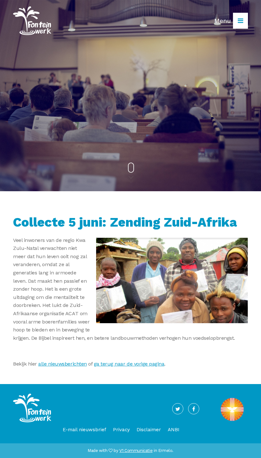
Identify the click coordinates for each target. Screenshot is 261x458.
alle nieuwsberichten (62, 364)
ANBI (174, 430)
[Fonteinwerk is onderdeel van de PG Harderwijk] (232, 421)
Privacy (121, 430)
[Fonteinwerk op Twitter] (177, 408)
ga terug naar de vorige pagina (129, 364)
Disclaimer (149, 430)
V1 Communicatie (135, 450)
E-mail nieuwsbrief (84, 430)
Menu (223, 21)
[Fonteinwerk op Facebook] (193, 408)
